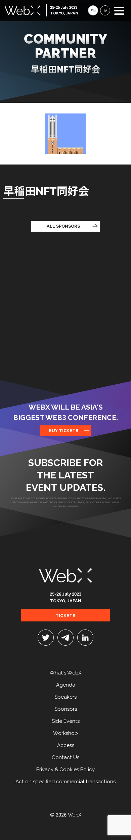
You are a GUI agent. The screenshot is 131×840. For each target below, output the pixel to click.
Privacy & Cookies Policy (65, 769)
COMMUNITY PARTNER (65, 53)
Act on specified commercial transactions (65, 782)
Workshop (65, 733)
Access (65, 745)
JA (105, 10)
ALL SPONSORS (63, 226)
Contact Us (65, 757)
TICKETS (65, 615)
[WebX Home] (65, 574)
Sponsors (65, 709)
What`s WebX (65, 673)
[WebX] (23, 10)
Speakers (65, 697)
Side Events (66, 721)
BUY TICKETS (63, 430)
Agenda (65, 685)
